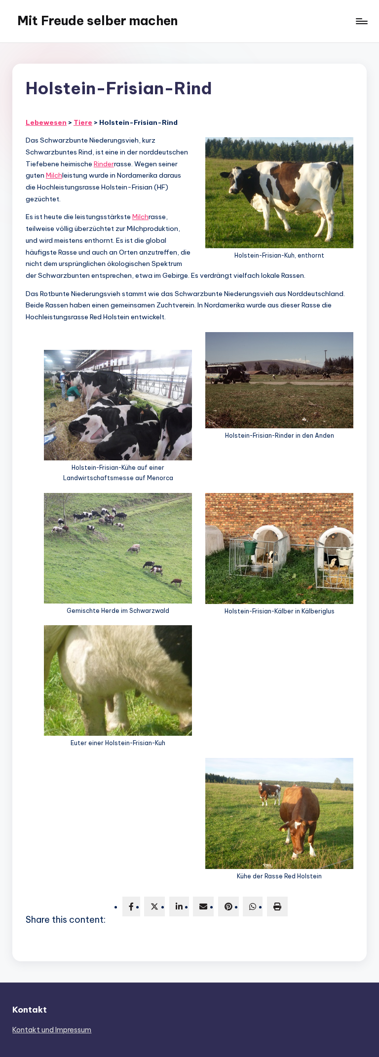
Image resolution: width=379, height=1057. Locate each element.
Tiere (83, 122)
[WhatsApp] (253, 906)
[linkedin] (179, 906)
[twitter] (154, 906)
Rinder (104, 163)
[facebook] (131, 906)
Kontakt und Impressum (51, 1029)
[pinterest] (228, 906)
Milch (54, 175)
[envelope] (203, 906)
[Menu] (361, 21)
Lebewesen (46, 122)
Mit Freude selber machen (97, 21)
